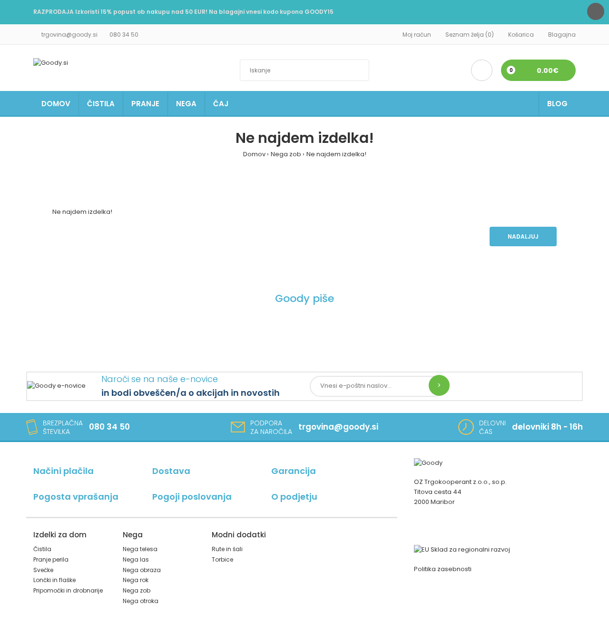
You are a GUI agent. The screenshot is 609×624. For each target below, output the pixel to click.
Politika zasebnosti (442, 569)
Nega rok (135, 580)
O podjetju (294, 497)
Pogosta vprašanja (75, 497)
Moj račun (417, 34)
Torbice (222, 559)
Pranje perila (51, 559)
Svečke (43, 570)
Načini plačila (63, 471)
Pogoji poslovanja (192, 497)
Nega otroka (140, 601)
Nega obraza (142, 570)
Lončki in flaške (54, 580)
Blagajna (562, 34)
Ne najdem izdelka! (336, 154)
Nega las (136, 559)
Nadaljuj (523, 236)
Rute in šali (227, 549)
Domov (254, 154)
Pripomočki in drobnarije (68, 590)
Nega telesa (140, 549)
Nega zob (286, 154)
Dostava (171, 471)
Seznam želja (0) (469, 34)
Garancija (293, 471)
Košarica (521, 34)
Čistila (42, 549)
